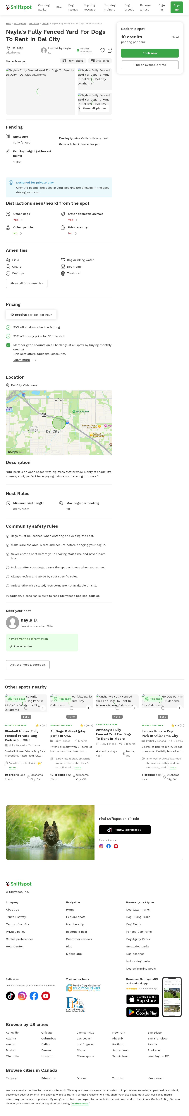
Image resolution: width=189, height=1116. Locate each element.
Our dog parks (44, 7)
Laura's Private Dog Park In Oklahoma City (160, 733)
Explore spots (75, 917)
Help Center (14, 946)
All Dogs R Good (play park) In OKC (68, 733)
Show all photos (94, 108)
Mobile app (74, 954)
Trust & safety (16, 917)
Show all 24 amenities (26, 283)
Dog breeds (129, 7)
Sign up (176, 7)
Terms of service (17, 924)
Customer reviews (79, 939)
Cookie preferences (19, 939)
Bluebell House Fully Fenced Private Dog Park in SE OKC (21, 735)
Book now (149, 53)
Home (70, 909)
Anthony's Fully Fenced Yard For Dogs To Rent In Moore (113, 734)
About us (12, 909)
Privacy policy (15, 931)
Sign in (162, 7)
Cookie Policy (160, 1099)
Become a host (146, 7)
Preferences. (80, 1103)
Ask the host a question (27, 664)
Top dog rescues (89, 7)
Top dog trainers (110, 7)
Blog (59, 7)
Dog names (73, 7)
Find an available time (150, 65)
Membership (75, 924)
